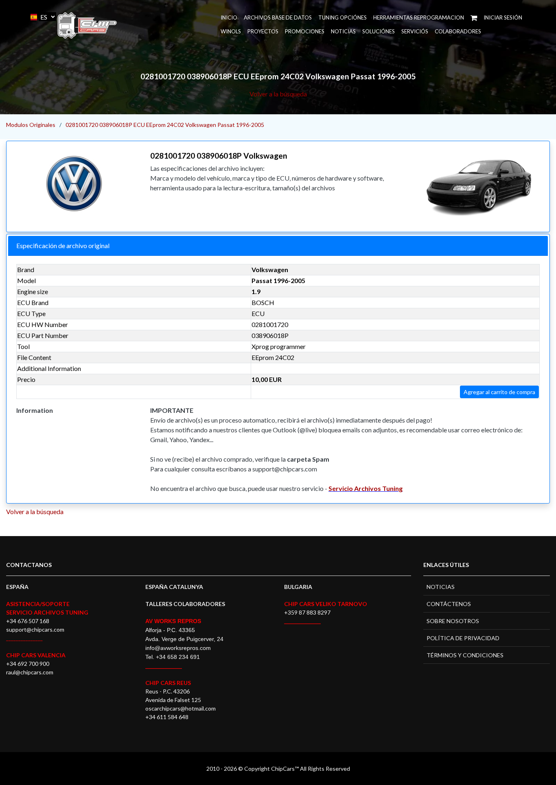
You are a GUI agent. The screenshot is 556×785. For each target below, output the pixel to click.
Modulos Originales (30, 124)
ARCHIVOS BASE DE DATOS (278, 17)
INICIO (229, 17)
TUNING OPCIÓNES (342, 17)
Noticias (343, 31)
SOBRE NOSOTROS (453, 620)
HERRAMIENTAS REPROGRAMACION (418, 17)
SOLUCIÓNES (378, 31)
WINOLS (231, 31)
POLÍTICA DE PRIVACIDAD (463, 638)
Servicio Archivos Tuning (365, 488)
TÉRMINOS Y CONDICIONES (465, 655)
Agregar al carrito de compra (499, 391)
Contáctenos (449, 603)
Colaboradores (458, 31)
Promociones (304, 31)
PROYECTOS (262, 31)
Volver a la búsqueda (278, 94)
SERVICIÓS (414, 31)
